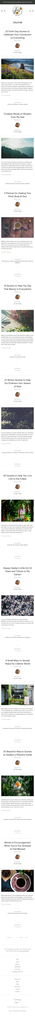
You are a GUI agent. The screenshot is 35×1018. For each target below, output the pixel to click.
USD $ (16, 1002)
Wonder (26, 104)
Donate (18, 989)
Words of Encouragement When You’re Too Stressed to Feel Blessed (17, 845)
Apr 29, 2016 (17, 757)
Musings (13, 183)
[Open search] (4, 11)
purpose (17, 183)
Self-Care (30, 261)
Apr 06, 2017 (17, 120)
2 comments (17, 466)
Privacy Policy (16, 1011)
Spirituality (27, 637)
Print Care (17, 969)
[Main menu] (2, 11)
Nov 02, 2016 (17, 666)
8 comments (17, 742)
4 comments (17, 276)
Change (4, 452)
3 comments (17, 651)
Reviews (17, 964)
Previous (9, 937)
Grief (11, 637)
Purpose (17, 545)
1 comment (17, 833)
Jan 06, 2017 (17, 389)
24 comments (17, 926)
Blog (17, 981)
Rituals (30, 728)
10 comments (17, 370)
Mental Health (24, 261)
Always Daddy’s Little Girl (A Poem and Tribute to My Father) (17, 571)
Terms (10, 1011)
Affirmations (5, 261)
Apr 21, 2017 (17, 40)
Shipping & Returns (17, 971)
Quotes (21, 104)
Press (17, 984)
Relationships (20, 637)
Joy (16, 357)
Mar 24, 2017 (17, 292)
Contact (17, 991)
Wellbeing (17, 262)
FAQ (17, 959)
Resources (17, 986)
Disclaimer (23, 1011)
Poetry (15, 637)
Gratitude (9, 104)
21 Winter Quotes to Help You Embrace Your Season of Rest (17, 383)
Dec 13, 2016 (17, 577)
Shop (17, 962)
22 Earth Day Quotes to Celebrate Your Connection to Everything (17, 34)
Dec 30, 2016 (17, 481)
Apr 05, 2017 (17, 199)
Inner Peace (15, 452)
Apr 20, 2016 (17, 851)
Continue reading (6, 95)
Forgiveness (11, 261)
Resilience (22, 183)
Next (26, 937)
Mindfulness (16, 104)
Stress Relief (24, 819)
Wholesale (17, 967)
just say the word (24, 951)
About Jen (17, 979)
